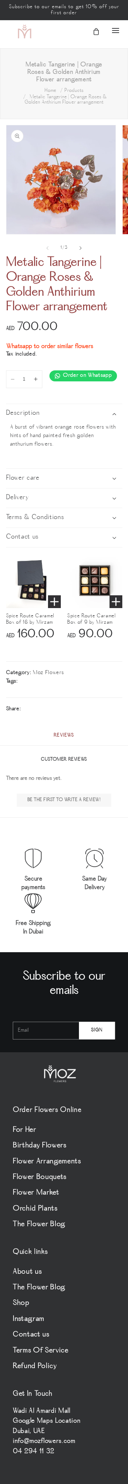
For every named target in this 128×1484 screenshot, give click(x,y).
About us (27, 1272)
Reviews (64, 735)
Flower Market (36, 1193)
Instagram (28, 1319)
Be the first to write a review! (64, 800)
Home (50, 90)
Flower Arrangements (47, 1162)
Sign (97, 1030)
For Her (24, 1130)
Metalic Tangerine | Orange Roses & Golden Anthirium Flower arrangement (66, 99)
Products (74, 90)
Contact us (31, 1335)
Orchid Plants (35, 1209)
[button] (109, 31)
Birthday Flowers (39, 1146)
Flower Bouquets (39, 1177)
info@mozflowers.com (44, 1441)
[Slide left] (47, 248)
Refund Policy (35, 1366)
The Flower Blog (39, 1224)
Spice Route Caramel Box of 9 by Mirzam (91, 619)
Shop (21, 1303)
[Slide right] (80, 248)
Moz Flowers (48, 673)
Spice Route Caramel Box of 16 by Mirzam (30, 619)
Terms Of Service (41, 1351)
